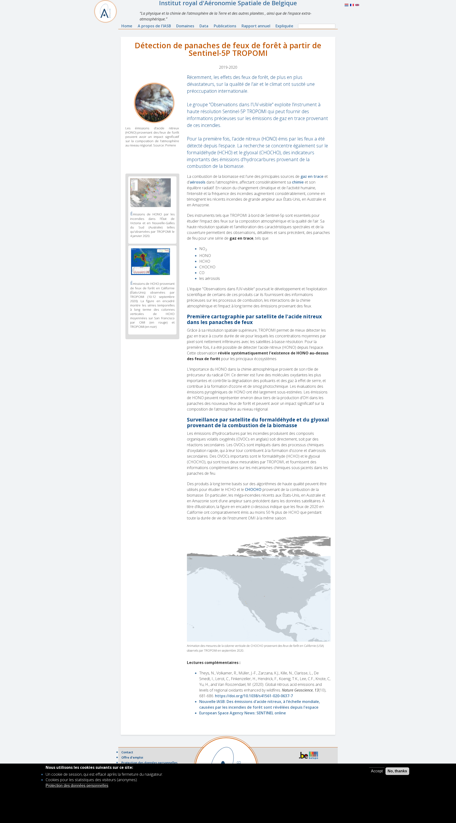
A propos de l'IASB (154, 26)
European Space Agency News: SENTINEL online (242, 713)
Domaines (185, 26)
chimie (298, 182)
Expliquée (284, 26)
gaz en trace (311, 176)
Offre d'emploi (132, 757)
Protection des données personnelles (149, 762)
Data (204, 26)
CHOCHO (253, 489)
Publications (225, 26)
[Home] (107, 11)
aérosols (197, 182)
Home (126, 26)
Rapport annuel (256, 26)
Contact (127, 752)
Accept (377, 771)
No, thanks (397, 771)
